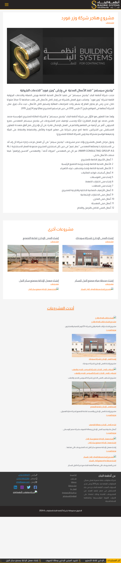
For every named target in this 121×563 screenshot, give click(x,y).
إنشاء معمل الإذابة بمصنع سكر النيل (39, 280)
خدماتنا (73, 482)
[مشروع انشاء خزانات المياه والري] (105, 318)
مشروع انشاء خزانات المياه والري (103, 322)
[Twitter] (29, 487)
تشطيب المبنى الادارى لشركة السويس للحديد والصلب (95, 373)
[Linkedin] (15, 487)
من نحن (73, 478)
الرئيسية (73, 475)
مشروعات (110, 23)
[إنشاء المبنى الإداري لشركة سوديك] (94, 345)
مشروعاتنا (72, 486)
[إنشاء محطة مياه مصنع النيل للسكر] (99, 457)
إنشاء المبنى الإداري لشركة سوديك (94, 238)
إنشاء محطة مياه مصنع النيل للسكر (94, 280)
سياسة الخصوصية (69, 492)
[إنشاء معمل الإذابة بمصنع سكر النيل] (100, 439)
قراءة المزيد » (111, 330)
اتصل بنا (73, 489)
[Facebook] (35, 487)
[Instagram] (22, 487)
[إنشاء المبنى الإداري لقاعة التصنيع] (94, 393)
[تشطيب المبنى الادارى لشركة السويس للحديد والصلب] (94, 369)
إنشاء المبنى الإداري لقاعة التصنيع (41, 238)
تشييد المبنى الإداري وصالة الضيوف (102, 424)
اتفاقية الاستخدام (69, 496)
